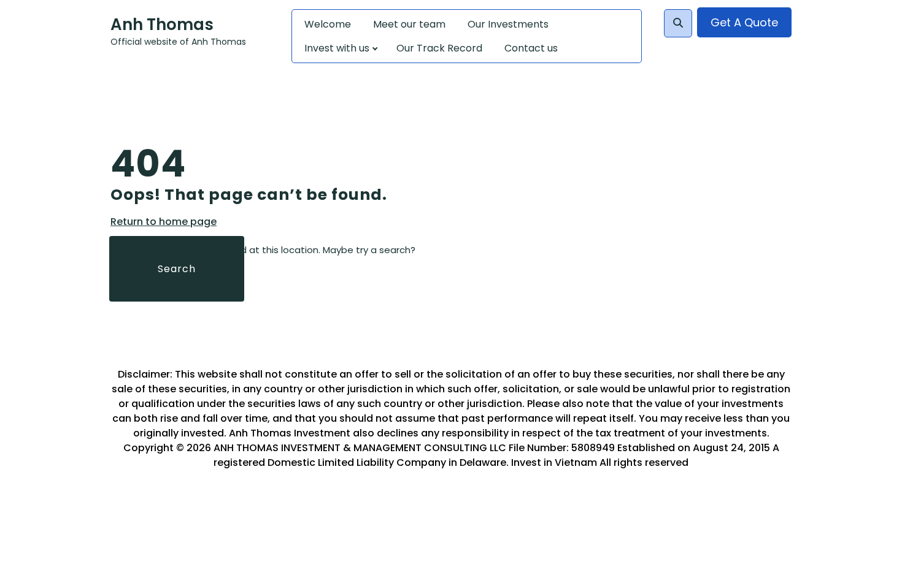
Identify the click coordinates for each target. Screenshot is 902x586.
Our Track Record (439, 48)
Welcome (327, 24)
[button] (678, 23)
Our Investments (508, 24)
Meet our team (409, 24)
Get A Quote (744, 22)
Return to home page (163, 222)
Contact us (531, 48)
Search (177, 269)
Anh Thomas (162, 24)
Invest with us (336, 48)
